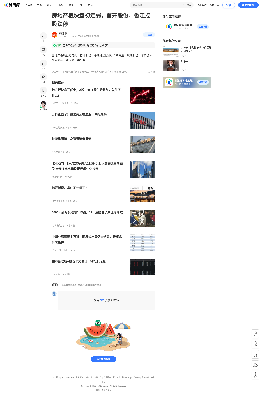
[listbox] (103, 178)
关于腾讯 (56, 377)
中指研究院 (57, 250)
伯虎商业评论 (58, 201)
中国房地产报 (58, 127)
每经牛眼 (56, 103)
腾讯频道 (145, 377)
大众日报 (56, 274)
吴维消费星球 (58, 225)
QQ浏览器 (136, 377)
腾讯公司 (99, 390)
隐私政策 (88, 377)
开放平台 (98, 377)
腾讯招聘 (116, 377)
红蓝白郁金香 (58, 152)
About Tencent (68, 377)
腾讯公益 (126, 377)
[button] (203, 26)
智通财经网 (57, 176)
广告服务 (107, 377)
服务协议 (79, 377)
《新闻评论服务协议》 (93, 285)
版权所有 (107, 390)
